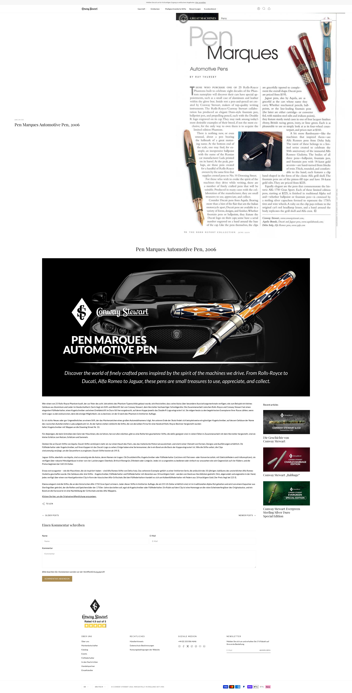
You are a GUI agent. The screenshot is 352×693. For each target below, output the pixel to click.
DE (85, 687)
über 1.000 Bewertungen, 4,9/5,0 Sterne (193, 2)
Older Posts (52, 515)
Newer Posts (246, 515)
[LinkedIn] (204, 646)
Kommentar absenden (57, 579)
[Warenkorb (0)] (269, 9)
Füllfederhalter (87, 658)
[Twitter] (187, 646)
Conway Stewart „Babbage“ (281, 475)
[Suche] (263, 9)
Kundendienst (210, 9)
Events (84, 654)
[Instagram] (179, 646)
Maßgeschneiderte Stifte (175, 9)
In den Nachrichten (89, 662)
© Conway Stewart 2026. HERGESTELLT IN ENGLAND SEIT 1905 (137, 687)
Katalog (84, 649)
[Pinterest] (196, 646)
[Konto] (258, 9)
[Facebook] (183, 646)
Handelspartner (88, 666)
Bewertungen (195, 9)
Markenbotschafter (89, 645)
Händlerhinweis (136, 641)
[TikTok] (192, 646)
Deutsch (99, 687)
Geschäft (141, 9)
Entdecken (155, 9)
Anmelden (265, 650)
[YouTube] (200, 646)
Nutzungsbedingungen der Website (145, 649)
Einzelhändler (87, 670)
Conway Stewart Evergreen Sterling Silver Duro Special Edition (281, 512)
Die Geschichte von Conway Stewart (276, 439)
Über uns (85, 641)
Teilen (49, 504)
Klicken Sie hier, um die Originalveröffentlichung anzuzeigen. (69, 496)
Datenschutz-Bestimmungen (142, 645)
